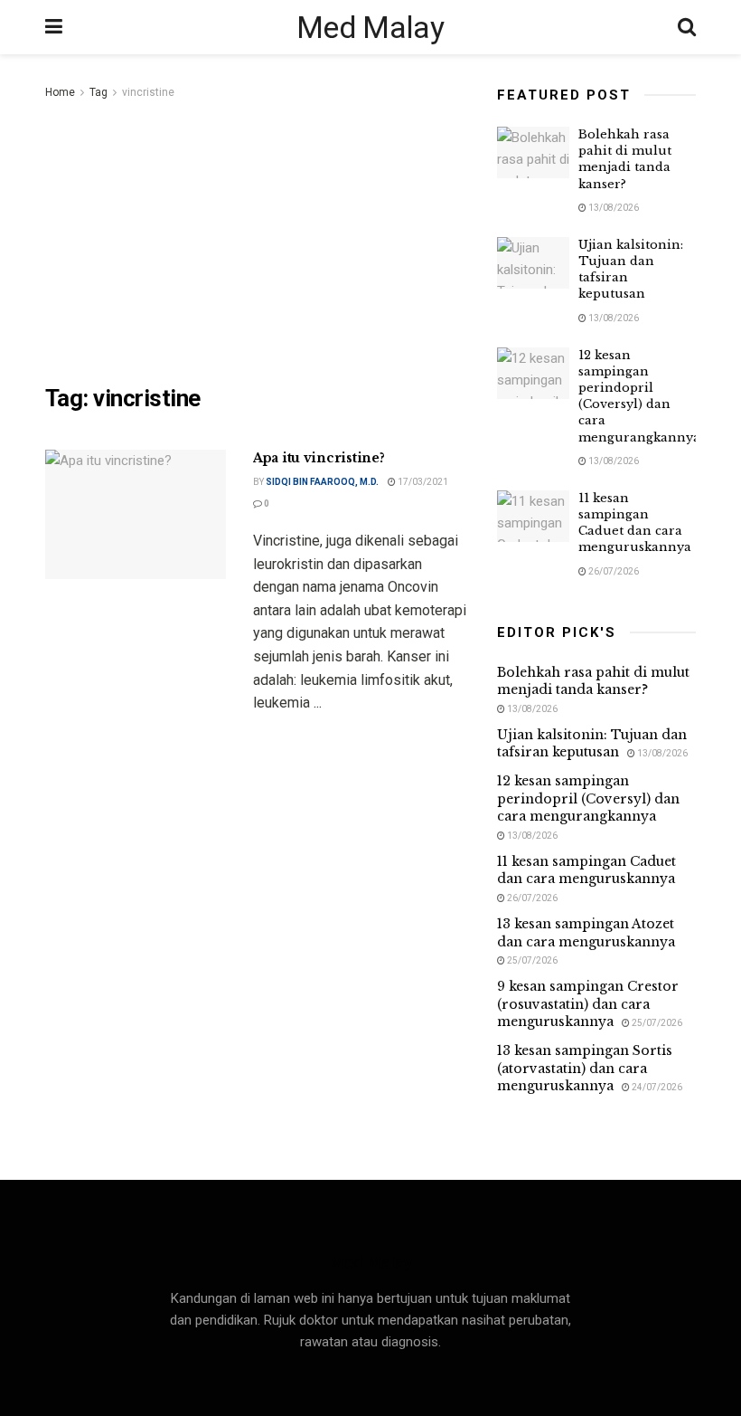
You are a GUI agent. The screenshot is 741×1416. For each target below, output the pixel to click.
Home (60, 92)
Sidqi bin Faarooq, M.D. (322, 482)
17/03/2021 (422, 482)
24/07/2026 (656, 1087)
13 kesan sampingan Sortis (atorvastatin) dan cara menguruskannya (584, 1068)
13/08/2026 (612, 208)
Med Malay (370, 27)
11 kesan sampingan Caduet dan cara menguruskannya (634, 523)
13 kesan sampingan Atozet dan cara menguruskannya (586, 933)
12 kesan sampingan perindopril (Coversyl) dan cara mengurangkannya (639, 396)
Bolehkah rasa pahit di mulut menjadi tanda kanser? (624, 159)
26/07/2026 (612, 571)
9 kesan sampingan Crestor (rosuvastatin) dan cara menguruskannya (588, 1004)
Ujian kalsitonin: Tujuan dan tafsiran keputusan (592, 744)
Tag (98, 92)
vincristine (148, 92)
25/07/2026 (531, 960)
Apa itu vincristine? (318, 458)
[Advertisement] (257, 239)
